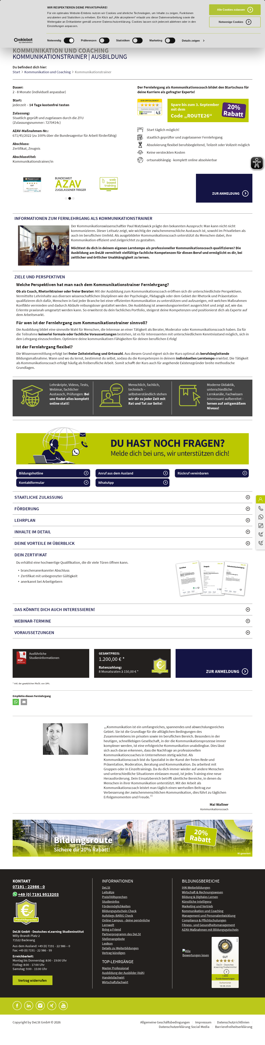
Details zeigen (191, 40)
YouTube (63, 1005)
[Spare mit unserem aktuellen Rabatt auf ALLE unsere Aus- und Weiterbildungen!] (209, 110)
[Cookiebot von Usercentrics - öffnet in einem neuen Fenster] (23, 40)
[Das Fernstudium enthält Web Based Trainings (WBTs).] (109, 184)
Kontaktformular (31, 482)
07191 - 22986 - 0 (29, 886)
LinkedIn (28, 1005)
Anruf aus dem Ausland (115, 473)
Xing (51, 1005)
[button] (16, 702)
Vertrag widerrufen (32, 980)
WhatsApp (106, 482)
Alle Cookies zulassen (231, 9)
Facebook (17, 1005)
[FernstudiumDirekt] (149, 107)
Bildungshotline (31, 473)
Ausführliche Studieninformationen (44, 656)
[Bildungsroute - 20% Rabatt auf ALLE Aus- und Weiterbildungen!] (132, 838)
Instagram (40, 1005)
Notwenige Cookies (231, 21)
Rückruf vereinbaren (193, 473)
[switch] (104, 40)
